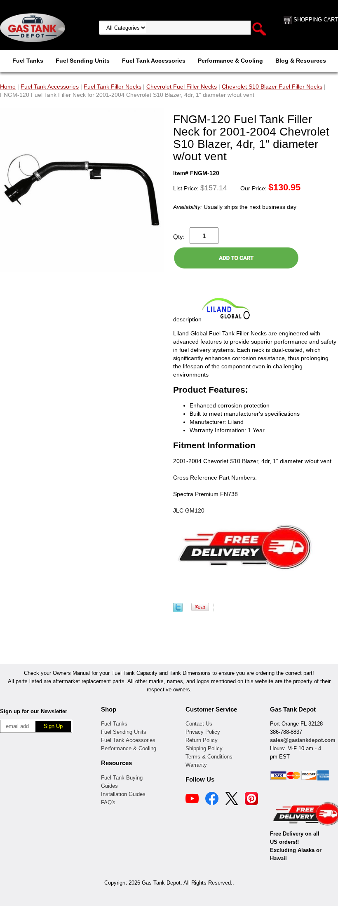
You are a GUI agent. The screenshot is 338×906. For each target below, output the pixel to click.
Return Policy (201, 740)
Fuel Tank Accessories (153, 60)
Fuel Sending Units (83, 60)
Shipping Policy (204, 748)
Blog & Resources (300, 60)
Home (8, 86)
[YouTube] (192, 800)
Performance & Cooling (230, 60)
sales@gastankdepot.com (303, 740)
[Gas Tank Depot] (32, 27)
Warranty (196, 765)
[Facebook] (211, 800)
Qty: (179, 236)
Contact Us (198, 724)
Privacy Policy (202, 732)
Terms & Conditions (208, 757)
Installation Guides (123, 794)
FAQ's (108, 802)
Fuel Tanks (27, 60)
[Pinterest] (251, 800)
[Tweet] (178, 610)
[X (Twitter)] (231, 800)
